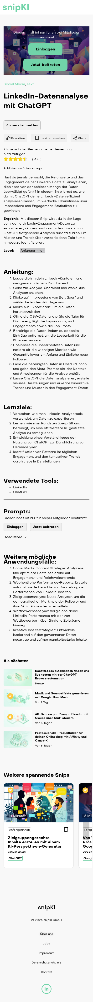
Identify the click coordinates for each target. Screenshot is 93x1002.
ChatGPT (15, 858)
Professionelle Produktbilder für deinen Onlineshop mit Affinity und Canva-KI (61, 736)
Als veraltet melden (22, 125)
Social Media (14, 84)
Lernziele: (18, 407)
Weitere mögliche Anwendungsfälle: (30, 559)
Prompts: (17, 511)
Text (30, 84)
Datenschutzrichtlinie (46, 962)
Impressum (46, 953)
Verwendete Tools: (31, 480)
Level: (9, 250)
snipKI (16, 7)
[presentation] (7, 831)
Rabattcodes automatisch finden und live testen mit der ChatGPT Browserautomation (62, 674)
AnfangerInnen (32, 250)
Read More (13, 537)
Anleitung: (18, 271)
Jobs (46, 943)
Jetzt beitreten (45, 64)
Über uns (46, 934)
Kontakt (46, 972)
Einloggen (45, 49)
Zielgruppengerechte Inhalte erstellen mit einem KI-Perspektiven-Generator (35, 842)
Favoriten (18, 138)
